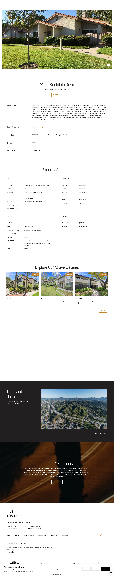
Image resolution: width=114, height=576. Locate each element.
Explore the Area (101, 433)
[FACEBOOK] (101, 534)
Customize (95, 568)
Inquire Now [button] (57, 95)
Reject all (86, 568)
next (11, 64)
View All (103, 310)
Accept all (105, 568)
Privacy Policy (103, 563)
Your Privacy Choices (57, 574)
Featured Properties (29, 535)
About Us (16, 535)
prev (7, 64)
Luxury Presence (47, 563)
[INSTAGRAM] (105, 534)
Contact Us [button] (57, 482)
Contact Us (65, 535)
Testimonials (54, 535)
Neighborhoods (42, 535)
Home (8, 535)
